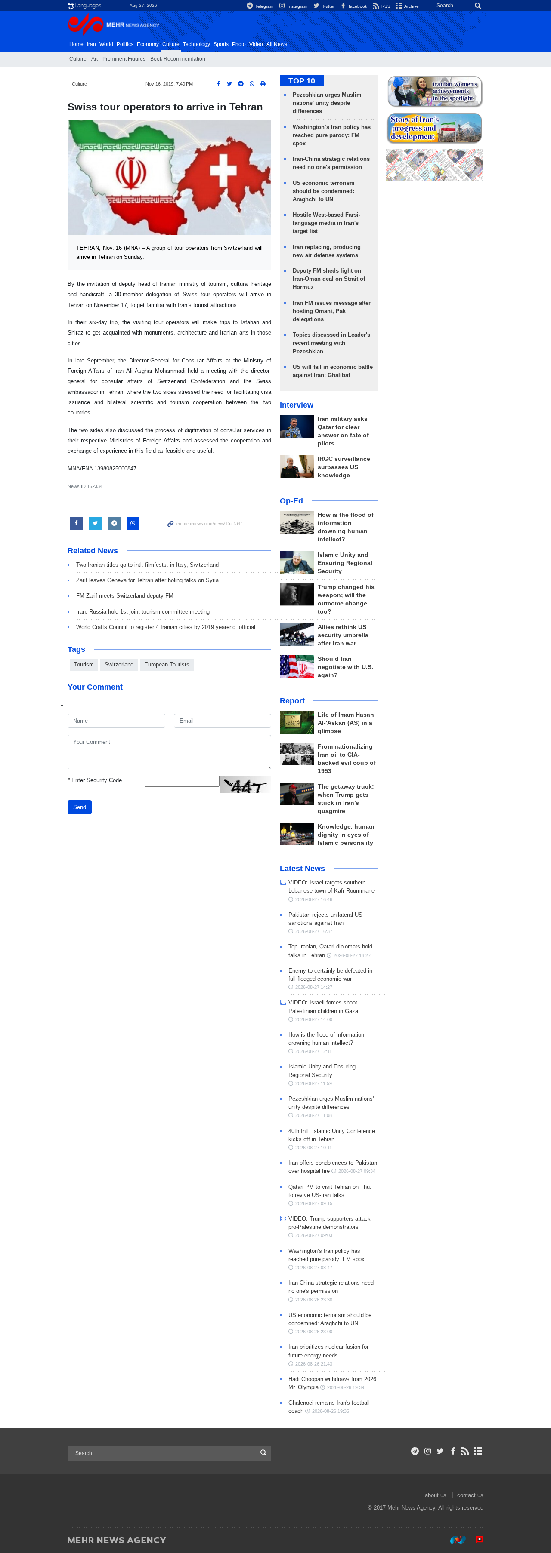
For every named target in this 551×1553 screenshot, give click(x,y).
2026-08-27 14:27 (313, 987)
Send (79, 807)
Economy (148, 44)
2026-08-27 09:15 (313, 1203)
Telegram (263, 6)
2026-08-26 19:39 (345, 1387)
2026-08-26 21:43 (313, 1363)
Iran (91, 44)
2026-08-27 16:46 (313, 899)
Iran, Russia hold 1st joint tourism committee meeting (143, 611)
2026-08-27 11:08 (313, 1115)
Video (256, 44)
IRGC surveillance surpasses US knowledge (344, 467)
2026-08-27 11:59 (313, 1083)
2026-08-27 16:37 (313, 931)
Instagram (296, 6)
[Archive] (478, 1451)
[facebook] (452, 1451)
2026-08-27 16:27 (352, 955)
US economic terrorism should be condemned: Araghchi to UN (324, 191)
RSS (385, 6)
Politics (125, 44)
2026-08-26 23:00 (313, 1331)
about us (435, 1495)
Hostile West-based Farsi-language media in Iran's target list (326, 223)
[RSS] (465, 1451)
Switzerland (119, 664)
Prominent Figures (123, 59)
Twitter (327, 6)
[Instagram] (427, 1451)
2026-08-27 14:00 (313, 1019)
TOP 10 (301, 81)
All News (276, 44)
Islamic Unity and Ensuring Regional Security (345, 563)
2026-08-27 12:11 (313, 1051)
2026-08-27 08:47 (313, 1267)
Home (76, 44)
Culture (171, 44)
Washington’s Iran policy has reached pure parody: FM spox (332, 135)
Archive (411, 6)
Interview (296, 405)
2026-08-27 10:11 (313, 1147)
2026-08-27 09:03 (313, 1235)
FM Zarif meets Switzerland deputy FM (124, 595)
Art (94, 59)
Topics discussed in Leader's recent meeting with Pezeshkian (331, 342)
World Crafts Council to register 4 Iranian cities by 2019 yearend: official (165, 627)
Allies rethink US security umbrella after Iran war (343, 635)
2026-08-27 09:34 (356, 1171)
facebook (357, 6)
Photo (239, 44)
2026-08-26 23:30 (313, 1299)
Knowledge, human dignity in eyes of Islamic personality (346, 834)
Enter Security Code (95, 780)
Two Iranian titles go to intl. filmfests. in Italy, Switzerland (147, 565)
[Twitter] (440, 1451)
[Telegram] (415, 1451)
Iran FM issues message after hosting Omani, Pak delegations (332, 311)
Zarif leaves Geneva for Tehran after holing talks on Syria (147, 580)
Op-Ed (291, 501)
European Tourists (166, 664)
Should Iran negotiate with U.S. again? (345, 667)
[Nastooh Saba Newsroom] (454, 1540)
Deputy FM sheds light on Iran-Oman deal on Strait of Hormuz (329, 278)
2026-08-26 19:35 (330, 1411)
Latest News (302, 868)
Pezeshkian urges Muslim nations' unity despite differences (327, 103)
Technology (196, 44)
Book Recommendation (177, 59)
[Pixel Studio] (475, 1540)
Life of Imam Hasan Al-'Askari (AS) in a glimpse (346, 723)
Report (292, 701)
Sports (221, 44)
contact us (470, 1495)
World (106, 44)
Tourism (84, 664)
